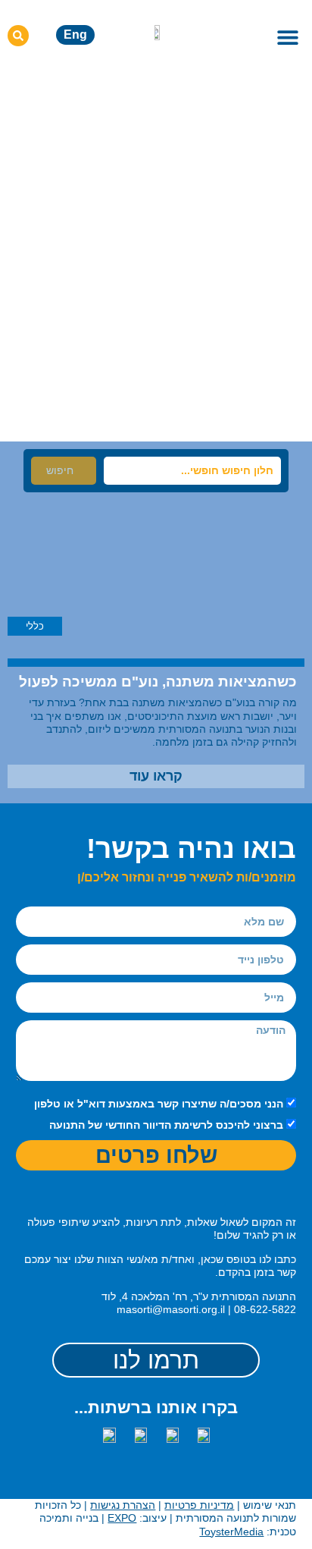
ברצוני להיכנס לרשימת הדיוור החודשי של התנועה (166, 1126)
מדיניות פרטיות (199, 1505)
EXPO (122, 1518)
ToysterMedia (231, 1531)
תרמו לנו (156, 1360)
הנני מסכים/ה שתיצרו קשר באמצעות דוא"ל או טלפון (158, 1104)
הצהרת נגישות (122, 1505)
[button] (287, 37)
